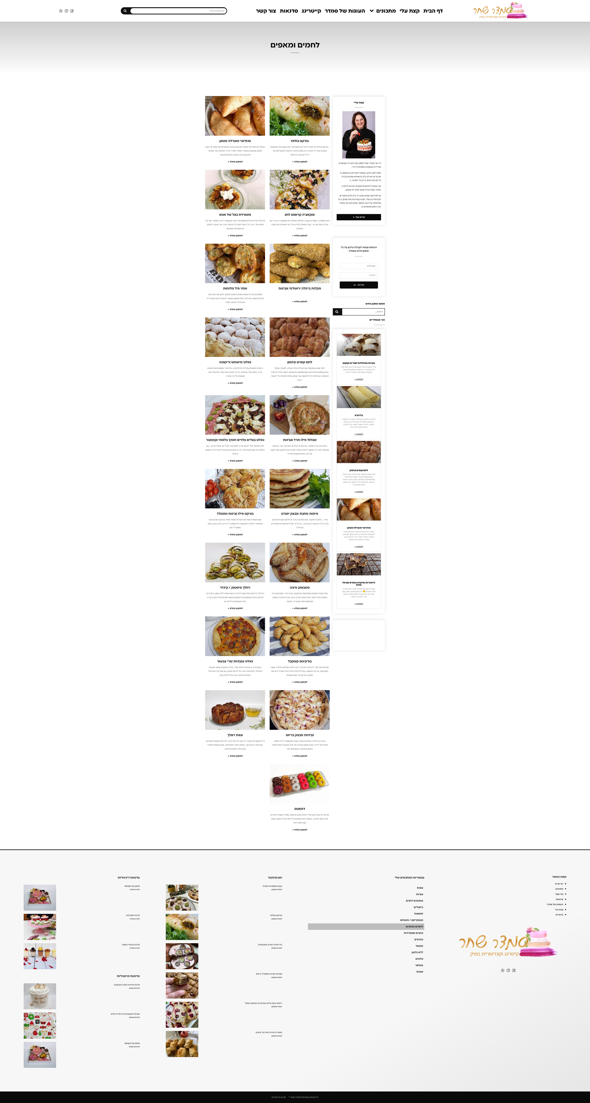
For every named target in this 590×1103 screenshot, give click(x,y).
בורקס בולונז (300, 141)
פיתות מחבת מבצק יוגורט (299, 513)
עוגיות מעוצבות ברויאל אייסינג (125, 1014)
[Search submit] (125, 11)
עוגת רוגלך (235, 735)
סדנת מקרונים (133, 915)
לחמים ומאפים (414, 926)
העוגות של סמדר (345, 10)
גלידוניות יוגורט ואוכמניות (270, 944)
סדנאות (289, 10)
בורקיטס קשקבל (300, 661)
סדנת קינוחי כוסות (131, 944)
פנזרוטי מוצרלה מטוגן (359, 527)
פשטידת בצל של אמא (235, 214)
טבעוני (419, 946)
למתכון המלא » (299, 161)
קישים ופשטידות (413, 933)
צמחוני (419, 965)
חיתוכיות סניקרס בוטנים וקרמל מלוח (358, 583)
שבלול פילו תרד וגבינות (300, 440)
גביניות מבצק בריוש (300, 735)
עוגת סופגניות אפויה (272, 886)
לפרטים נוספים (134, 988)
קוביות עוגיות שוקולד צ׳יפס (269, 973)
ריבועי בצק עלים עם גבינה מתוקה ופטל (263, 1003)
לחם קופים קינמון (359, 470)
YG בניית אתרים (279, 1097)
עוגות (420, 888)
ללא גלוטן (417, 952)
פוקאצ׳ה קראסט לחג (300, 214)
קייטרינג (311, 10)
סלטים (419, 959)
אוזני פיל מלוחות (235, 288)
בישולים (418, 907)
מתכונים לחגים (414, 900)
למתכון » (358, 379)
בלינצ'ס (359, 415)
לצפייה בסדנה (135, 889)
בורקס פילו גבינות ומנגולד (235, 513)
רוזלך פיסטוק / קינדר (235, 587)
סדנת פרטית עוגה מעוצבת (127, 984)
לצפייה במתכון (276, 889)
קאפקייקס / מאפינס (411, 920)
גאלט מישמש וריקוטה (235, 362)
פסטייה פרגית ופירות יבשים (269, 1032)
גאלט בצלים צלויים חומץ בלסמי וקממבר (235, 440)
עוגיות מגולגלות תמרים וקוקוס (359, 363)
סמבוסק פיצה (300, 587)
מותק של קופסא (132, 886)
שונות (419, 971)
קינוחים (418, 939)
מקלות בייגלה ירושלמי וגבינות (299, 288)
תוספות (418, 913)
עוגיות (419, 894)
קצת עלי (410, 10)
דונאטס (299, 809)
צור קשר (266, 10)
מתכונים (386, 10)
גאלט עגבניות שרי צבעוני (235, 661)
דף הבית (433, 10)
